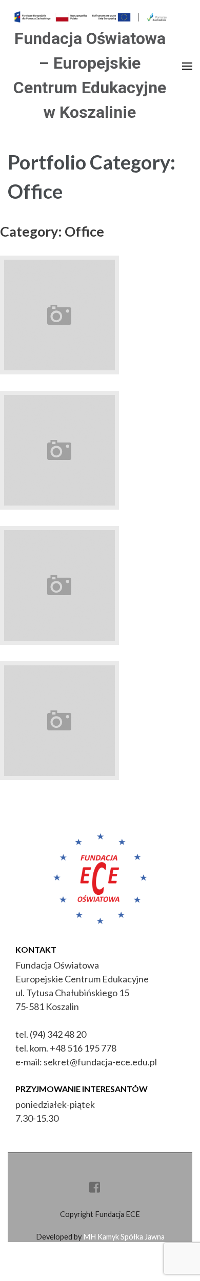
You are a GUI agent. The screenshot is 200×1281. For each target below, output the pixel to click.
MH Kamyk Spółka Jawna (124, 1236)
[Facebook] (94, 1189)
